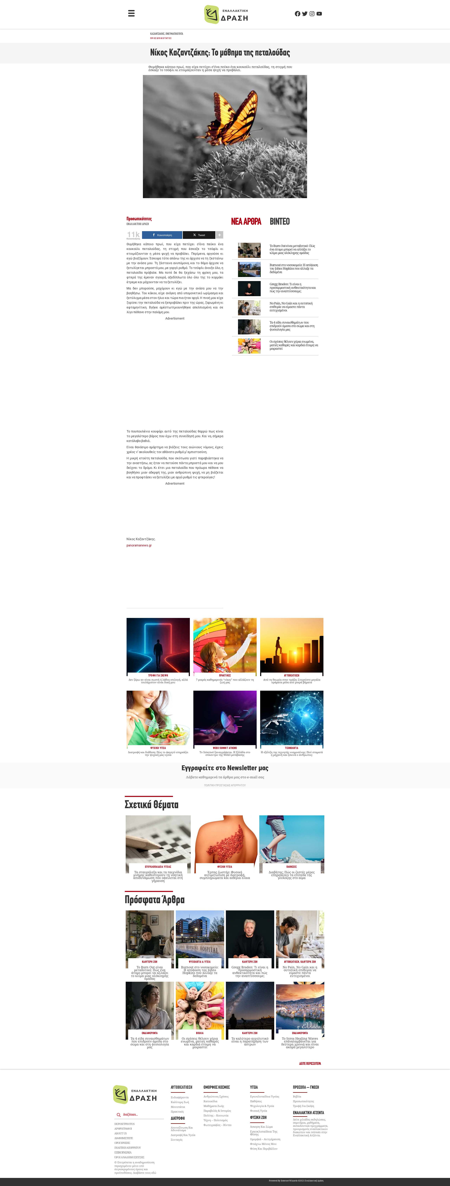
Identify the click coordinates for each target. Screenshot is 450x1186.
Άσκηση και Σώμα (261, 1126)
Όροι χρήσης (122, 1143)
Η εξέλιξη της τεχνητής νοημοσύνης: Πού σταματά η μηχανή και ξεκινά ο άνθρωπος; (292, 753)
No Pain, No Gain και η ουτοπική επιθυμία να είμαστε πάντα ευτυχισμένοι (291, 306)
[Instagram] (312, 14)
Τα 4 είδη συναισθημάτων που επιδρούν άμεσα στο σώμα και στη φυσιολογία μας (292, 325)
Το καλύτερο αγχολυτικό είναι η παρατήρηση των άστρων (250, 1041)
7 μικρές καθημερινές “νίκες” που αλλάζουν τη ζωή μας (225, 681)
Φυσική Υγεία (224, 866)
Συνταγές (176, 1139)
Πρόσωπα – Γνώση (306, 1087)
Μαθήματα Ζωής (214, 1106)
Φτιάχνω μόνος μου (263, 1144)
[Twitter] (305, 14)
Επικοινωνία (122, 1152)
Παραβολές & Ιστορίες (217, 1110)
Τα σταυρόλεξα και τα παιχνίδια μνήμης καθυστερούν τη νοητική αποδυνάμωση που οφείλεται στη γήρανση (158, 876)
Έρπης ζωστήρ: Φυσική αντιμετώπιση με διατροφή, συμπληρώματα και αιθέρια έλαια (225, 875)
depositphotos (124, 1124)
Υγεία (254, 1087)
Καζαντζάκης (157, 34)
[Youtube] (319, 14)
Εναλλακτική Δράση (138, 224)
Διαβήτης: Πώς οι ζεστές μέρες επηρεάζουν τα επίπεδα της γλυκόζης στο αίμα (292, 875)
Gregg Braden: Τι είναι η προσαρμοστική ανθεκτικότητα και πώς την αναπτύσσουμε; (293, 287)
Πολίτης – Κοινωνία (216, 1115)
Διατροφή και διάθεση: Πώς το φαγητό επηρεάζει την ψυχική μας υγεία (158, 753)
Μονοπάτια (178, 1107)
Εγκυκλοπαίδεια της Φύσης (263, 1133)
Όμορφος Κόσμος (217, 1087)
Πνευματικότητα (174, 34)
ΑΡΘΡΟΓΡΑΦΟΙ (123, 1128)
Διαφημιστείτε (123, 1138)
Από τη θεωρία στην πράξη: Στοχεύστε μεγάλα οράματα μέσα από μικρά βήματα (291, 681)
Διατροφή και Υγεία (183, 1135)
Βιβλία (200, 1033)
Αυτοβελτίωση (291, 961)
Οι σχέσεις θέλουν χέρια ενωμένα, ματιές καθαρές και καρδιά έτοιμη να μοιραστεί (294, 345)
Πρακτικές (177, 1111)
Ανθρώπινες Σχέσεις (216, 1096)
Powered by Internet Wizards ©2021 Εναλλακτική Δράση (296, 1180)
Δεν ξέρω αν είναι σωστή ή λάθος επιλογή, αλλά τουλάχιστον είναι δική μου (158, 681)
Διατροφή (178, 1118)
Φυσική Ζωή (258, 1118)
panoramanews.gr (139, 545)
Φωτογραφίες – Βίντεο (218, 1125)
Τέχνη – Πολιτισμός (216, 1120)
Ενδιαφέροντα (150, 1033)
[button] (131, 13)
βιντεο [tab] (280, 222)
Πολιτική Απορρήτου (127, 1147)
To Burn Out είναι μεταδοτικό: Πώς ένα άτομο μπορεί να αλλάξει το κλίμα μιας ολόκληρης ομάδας (292, 249)
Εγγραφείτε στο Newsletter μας (225, 768)
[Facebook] (297, 14)
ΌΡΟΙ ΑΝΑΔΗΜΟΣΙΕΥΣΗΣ (129, 1157)
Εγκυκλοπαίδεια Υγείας (158, 866)
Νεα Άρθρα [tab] (246, 222)
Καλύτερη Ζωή (149, 961)
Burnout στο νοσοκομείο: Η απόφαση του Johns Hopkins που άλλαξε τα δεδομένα (294, 268)
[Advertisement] (175, 375)
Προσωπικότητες (161, 38)
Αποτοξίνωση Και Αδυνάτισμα (182, 1129)
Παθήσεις (292, 866)
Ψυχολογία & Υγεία (200, 961)
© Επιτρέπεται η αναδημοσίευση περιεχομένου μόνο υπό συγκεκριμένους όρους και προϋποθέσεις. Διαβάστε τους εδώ (135, 1167)
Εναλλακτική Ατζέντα (308, 1113)
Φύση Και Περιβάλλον (264, 1148)
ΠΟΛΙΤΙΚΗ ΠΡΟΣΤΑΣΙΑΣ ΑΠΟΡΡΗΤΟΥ (225, 785)
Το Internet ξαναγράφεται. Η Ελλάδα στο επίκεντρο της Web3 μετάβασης (225, 753)
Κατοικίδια (210, 1101)
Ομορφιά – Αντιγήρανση (265, 1139)
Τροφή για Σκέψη (303, 1106)
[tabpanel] (275, 297)
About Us (120, 1133)
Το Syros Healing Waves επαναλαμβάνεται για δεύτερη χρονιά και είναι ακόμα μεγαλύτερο (300, 1042)
